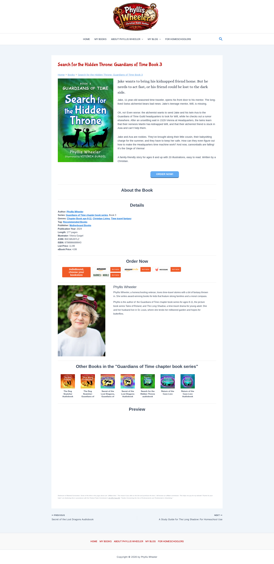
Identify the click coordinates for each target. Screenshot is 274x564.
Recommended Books (75, 222)
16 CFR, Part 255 (114, 498)
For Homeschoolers (178, 39)
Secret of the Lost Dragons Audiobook (127, 393)
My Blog (153, 39)
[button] (141, 39)
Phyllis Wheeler (75, 212)
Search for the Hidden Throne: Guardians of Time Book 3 (110, 74)
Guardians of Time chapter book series (87, 215)
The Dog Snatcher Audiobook (67, 393)
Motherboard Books (80, 225)
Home (86, 39)
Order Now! (164, 174)
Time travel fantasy (121, 218)
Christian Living (101, 218)
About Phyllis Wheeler (125, 39)
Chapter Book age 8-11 (79, 218)
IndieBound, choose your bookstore (76, 272)
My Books (100, 39)
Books (71, 74)
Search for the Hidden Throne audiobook (147, 393)
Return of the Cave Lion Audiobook (187, 393)
